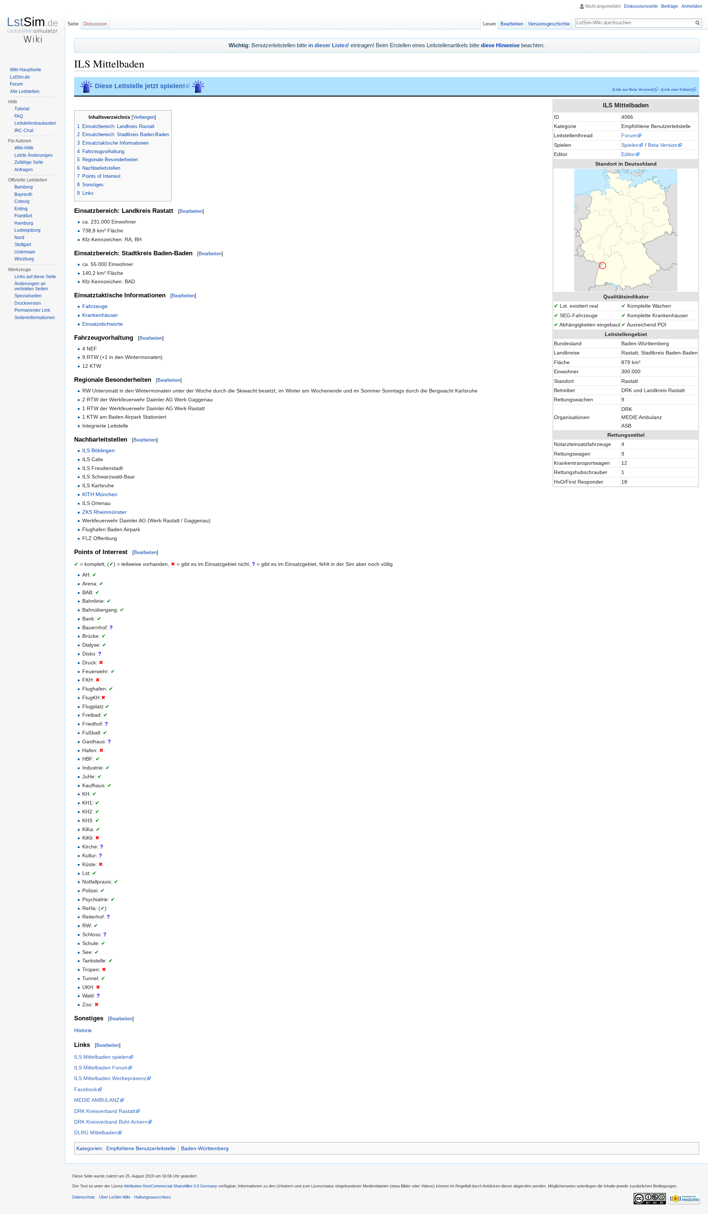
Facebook (85, 1089)
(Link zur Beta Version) (632, 89)
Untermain (24, 252)
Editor (628, 154)
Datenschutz (83, 1197)
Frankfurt (23, 215)
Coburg (22, 201)
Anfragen (23, 169)
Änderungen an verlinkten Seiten (31, 286)
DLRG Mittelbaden (95, 1132)
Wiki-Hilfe (24, 148)
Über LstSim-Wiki (114, 1197)
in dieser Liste (326, 45)
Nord (19, 237)
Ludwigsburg (27, 230)
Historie (83, 1030)
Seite (73, 24)
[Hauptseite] (32, 29)
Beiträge (669, 6)
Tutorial (22, 108)
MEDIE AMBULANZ (96, 1100)
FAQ (18, 116)
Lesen (489, 24)
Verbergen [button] (144, 117)
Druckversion (27, 303)
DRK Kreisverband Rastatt (104, 1111)
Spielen (630, 145)
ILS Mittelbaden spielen (101, 1057)
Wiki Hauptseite (25, 69)
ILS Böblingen (98, 450)
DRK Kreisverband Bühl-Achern (111, 1122)
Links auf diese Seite (35, 276)
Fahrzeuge (95, 306)
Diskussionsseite (641, 6)
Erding (21, 208)
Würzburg (24, 259)
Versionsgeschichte (549, 24)
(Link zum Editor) (676, 89)
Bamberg (23, 187)
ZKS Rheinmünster (104, 512)
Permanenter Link (32, 310)
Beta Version (662, 145)
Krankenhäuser (100, 315)
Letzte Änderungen (33, 155)
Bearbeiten (191, 211)
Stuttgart (22, 244)
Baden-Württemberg (205, 1148)
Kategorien (89, 1148)
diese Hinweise (500, 45)
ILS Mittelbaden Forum (101, 1068)
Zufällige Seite (28, 162)
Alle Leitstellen (24, 91)
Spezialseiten (28, 295)
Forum (629, 135)
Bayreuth (23, 194)
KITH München (99, 494)
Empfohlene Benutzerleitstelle (141, 1148)
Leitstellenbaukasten (35, 123)
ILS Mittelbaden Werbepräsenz (110, 1078)
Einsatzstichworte (102, 324)
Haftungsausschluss (152, 1197)
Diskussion (95, 24)
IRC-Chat (23, 130)
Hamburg (23, 223)
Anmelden (691, 6)
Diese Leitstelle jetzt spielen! (140, 86)
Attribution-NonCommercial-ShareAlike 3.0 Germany (170, 1186)
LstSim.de (20, 77)
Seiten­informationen (34, 317)
